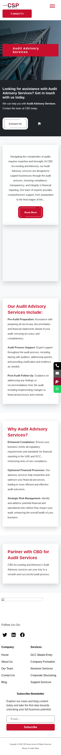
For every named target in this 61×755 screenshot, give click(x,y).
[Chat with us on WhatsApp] (57, 389)
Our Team (7, 668)
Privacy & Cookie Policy (30, 748)
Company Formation (42, 661)
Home (5, 654)
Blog (4, 682)
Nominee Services (41, 668)
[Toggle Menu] (52, 6)
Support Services (40, 682)
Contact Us (17, 13)
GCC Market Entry (41, 654)
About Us (7, 661)
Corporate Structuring (43, 675)
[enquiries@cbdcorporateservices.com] (57, 374)
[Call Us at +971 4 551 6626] (57, 366)
